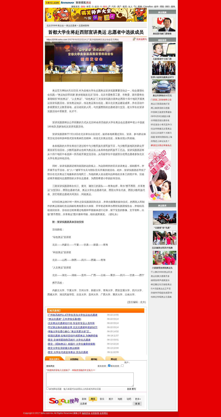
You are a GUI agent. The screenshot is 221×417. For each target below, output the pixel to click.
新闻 (83, 6)
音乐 (102, 399)
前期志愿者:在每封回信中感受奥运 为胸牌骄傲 (73, 335)
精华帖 (94, 359)
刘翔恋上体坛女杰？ (160, 141)
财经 (105, 6)
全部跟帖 (74, 359)
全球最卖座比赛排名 (160, 120)
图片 (111, 399)
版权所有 (86, 413)
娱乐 (97, 6)
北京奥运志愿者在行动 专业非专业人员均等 (71, 323)
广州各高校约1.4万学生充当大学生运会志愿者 (72, 314)
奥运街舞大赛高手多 (160, 276)
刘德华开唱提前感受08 (161, 293)
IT (109, 6)
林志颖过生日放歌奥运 (161, 284)
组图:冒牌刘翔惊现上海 (161, 137)
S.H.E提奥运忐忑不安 (161, 288)
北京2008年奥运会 (55, 25)
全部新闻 (95, 413)
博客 (162, 6)
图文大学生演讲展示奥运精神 (63, 348)
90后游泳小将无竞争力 (161, 124)
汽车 (114, 6)
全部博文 (104, 413)
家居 (125, 6)
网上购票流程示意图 (160, 108)
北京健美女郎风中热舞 (162, 248)
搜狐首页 (75, 6)
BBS (167, 6)
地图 (120, 399)
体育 (89, 6)
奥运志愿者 (71, 25)
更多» (138, 399)
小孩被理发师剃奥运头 (162, 268)
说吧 (129, 399)
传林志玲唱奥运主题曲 (161, 297)
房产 (119, 6)
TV (135, 6)
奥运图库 (162, 205)
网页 (93, 399)
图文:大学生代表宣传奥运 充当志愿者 (68, 352)
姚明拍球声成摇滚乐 (160, 280)
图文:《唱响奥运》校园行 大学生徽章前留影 (71, 344)
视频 (140, 6)
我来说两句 (141, 39)
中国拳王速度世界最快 (161, 112)
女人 (130, 6)
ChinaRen (148, 6)
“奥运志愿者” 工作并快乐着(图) (64, 319)
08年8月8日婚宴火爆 (160, 116)
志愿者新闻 (84, 25)
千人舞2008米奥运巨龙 (161, 272)
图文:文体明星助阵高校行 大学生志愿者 (69, 339)
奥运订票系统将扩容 (160, 104)
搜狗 (173, 6)
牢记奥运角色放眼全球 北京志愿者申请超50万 (72, 327)
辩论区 (114, 359)
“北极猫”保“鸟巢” (162, 228)
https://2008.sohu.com (57, 39)
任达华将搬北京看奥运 (161, 129)
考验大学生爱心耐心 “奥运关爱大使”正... (69, 331)
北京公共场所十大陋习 (161, 133)
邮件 (156, 6)
